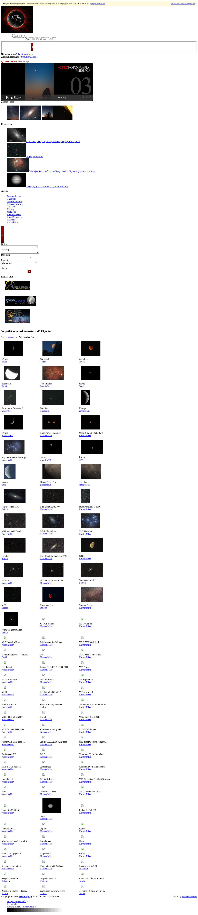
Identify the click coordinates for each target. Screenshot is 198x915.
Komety (10, 209)
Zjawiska (11, 219)
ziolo (81, 459)
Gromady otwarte (15, 204)
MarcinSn (44, 386)
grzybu (82, 881)
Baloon (5, 509)
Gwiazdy (11, 206)
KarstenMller (46, 435)
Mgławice (11, 212)
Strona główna (7, 337)
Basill (4, 657)
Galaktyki (11, 199)
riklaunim (83, 868)
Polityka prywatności (16, 901)
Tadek (4, 361)
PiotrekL (44, 881)
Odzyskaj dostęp (28, 57)
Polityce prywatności (98, 3)
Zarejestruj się (24, 54)
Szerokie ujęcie (14, 214)
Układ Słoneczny (15, 217)
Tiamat (5, 893)
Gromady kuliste (14, 201)
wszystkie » (12, 222)
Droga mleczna (14, 196)
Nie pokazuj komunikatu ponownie (183, 3)
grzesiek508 (84, 411)
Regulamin (12, 904)
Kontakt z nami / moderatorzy (20, 906)
